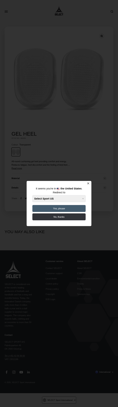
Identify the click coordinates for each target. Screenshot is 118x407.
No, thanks (59, 217)
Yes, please (59, 208)
